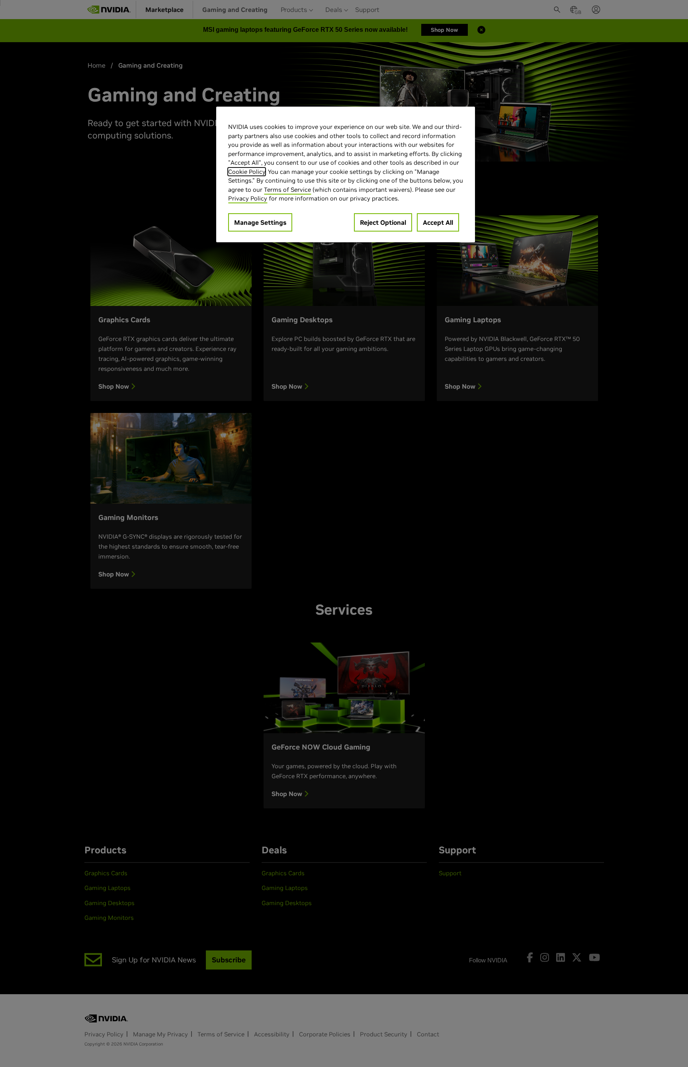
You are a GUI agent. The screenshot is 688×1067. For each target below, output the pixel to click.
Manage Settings (260, 222)
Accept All (438, 222)
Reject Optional (383, 222)
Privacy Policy (247, 198)
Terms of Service (287, 189)
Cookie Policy (246, 171)
